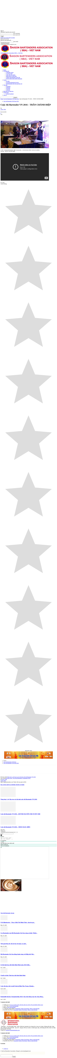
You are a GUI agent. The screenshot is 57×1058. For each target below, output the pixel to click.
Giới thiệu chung (9, 72)
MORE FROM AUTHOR (18, 784)
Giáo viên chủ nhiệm (10, 75)
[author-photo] (4, 779)
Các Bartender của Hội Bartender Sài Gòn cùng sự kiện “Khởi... (19, 933)
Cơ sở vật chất (9, 73)
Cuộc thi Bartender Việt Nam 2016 (11, 99)
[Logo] (26, 60)
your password (16, 34)
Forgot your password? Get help (8, 37)
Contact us (5, 1048)
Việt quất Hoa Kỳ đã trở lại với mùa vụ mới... (14, 943)
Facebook (8, 86)
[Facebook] (3, 116)
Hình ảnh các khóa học (8, 91)
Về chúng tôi (6, 71)
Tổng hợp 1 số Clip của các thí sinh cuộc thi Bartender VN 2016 (21, 777)
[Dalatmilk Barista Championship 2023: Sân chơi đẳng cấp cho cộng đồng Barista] (4, 994)
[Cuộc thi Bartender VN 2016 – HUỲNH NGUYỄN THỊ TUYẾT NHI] (8, 811)
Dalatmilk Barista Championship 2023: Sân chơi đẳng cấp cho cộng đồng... (22, 996)
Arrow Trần (3, 109)
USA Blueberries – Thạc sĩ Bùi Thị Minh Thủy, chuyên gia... (18, 922)
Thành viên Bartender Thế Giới (13, 77)
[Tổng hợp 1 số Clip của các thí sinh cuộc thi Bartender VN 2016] (8, 796)
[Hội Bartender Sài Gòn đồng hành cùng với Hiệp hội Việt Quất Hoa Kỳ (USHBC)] (4, 951)
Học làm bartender (14, 1006)
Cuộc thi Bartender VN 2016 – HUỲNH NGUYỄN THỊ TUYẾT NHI (20, 814)
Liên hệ (5, 95)
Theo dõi (5, 85)
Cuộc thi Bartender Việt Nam (9, 762)
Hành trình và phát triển (11, 76)
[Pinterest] (13, 116)
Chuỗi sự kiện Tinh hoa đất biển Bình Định (13, 975)
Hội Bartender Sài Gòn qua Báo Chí (14, 83)
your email (15, 41)
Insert (14, 1056)
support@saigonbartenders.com (13, 1030)
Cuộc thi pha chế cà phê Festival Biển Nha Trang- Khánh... (17, 986)
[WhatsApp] (18, 116)
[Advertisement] (28, 901)
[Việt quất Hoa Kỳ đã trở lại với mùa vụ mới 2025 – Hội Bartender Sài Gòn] (4, 941)
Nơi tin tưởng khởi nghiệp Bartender (14, 78)
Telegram (8, 87)
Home (4, 69)
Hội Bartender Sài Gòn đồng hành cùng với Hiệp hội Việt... (17, 954)
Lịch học (8, 90)
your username (16, 33)
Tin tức (4, 80)
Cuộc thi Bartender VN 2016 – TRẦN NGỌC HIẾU (15, 827)
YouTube (8, 88)
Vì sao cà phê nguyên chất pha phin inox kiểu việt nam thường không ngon (26, 1004)
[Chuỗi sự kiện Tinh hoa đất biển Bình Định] (4, 972)
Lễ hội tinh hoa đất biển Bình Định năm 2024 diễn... (16, 965)
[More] (23, 116)
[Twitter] (8, 116)
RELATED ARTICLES (6, 784)
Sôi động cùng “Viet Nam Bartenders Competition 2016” (18, 778)
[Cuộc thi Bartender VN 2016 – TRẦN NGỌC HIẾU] (8, 824)
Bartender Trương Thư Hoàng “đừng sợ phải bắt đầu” (28, 1008)
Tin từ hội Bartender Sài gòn (12, 82)
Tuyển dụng (6, 92)
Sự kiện (8, 81)
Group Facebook (10, 93)
